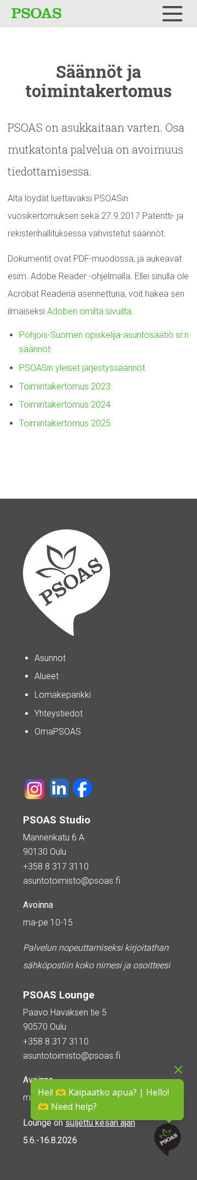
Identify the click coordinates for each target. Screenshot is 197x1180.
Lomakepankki (62, 695)
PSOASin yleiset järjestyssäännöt (82, 368)
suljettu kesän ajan (100, 1122)
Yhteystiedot (58, 713)
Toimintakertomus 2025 (65, 423)
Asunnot (50, 658)
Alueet (46, 676)
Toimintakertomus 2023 (65, 386)
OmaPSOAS (57, 731)
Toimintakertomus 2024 (65, 404)
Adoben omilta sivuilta (89, 311)
